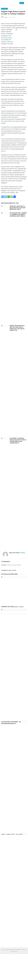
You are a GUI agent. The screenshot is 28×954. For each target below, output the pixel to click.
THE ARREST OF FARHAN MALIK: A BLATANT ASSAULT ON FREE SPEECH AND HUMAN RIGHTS (18, 440)
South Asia (4, 8)
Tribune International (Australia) (13, 949)
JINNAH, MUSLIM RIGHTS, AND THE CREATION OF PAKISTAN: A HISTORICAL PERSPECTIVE (17, 328)
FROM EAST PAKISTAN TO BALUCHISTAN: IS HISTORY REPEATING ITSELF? (17, 207)
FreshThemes (14, 951)
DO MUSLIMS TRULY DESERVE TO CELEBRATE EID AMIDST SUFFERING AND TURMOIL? (18, 214)
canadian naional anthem (14, 565)
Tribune (6, 17)
